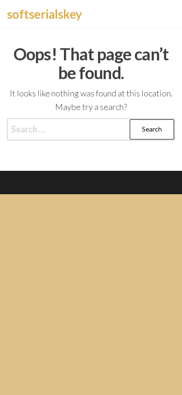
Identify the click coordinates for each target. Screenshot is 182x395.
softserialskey (44, 14)
